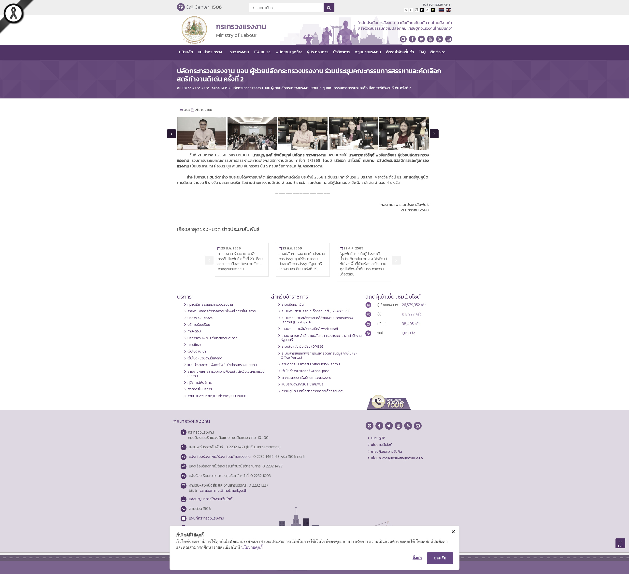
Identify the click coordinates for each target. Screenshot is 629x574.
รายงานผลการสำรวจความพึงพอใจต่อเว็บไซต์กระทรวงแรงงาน (226, 373)
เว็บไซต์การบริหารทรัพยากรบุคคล (305, 371)
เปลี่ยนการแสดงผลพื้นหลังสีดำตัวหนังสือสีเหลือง (433, 10)
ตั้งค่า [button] (417, 557)
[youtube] (430, 39)
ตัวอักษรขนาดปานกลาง (411, 10)
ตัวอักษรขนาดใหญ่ (417, 10)
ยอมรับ (440, 557)
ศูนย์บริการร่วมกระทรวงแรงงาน (210, 304)
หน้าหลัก (186, 52)
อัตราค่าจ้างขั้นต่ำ (400, 52)
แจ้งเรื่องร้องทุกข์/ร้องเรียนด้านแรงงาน (220, 456)
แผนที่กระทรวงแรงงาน (206, 518)
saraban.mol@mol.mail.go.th (223, 490)
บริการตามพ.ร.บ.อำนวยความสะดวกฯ (213, 338)
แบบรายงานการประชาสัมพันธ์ (303, 384)
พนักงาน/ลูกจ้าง (289, 52)
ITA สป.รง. (262, 52)
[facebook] (412, 39)
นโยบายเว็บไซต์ (381, 444)
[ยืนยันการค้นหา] (328, 7)
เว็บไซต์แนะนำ (196, 351)
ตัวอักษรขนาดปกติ (406, 10)
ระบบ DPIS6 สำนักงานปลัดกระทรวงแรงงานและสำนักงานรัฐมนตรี (321, 337)
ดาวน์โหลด (194, 344)
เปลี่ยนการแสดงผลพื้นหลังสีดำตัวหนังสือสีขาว (422, 10)
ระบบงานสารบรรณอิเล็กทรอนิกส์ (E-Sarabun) (315, 311)
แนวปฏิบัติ (378, 438)
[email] (448, 39)
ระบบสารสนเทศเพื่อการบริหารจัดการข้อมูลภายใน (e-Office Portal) (319, 355)
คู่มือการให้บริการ (199, 382)
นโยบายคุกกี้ (252, 547)
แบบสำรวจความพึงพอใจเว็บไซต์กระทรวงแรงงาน (222, 365)
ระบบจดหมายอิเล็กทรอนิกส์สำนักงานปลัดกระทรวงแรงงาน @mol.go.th (317, 320)
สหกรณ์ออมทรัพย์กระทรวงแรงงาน (306, 377)
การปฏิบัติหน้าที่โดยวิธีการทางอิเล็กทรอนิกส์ (312, 391)
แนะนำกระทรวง (210, 52)
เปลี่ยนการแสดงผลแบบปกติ (427, 10)
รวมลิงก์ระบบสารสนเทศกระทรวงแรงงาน (311, 364)
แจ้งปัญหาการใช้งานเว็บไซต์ (210, 499)
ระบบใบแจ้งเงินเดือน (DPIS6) (302, 346)
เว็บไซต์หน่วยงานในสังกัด (204, 358)
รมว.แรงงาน (239, 52)
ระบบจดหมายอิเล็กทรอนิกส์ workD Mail (310, 328)
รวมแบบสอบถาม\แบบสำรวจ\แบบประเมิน (216, 396)
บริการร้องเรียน (198, 324)
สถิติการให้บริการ (199, 389)
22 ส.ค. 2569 (351, 248)
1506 (217, 7)
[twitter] (421, 39)
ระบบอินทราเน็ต (293, 304)
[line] (403, 39)
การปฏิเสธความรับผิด (386, 451)
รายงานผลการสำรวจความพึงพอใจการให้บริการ (221, 311)
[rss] (439, 39)
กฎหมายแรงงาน (368, 52)
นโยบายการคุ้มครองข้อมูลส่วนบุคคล (397, 458)
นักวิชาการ (341, 52)
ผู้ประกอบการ (317, 52)
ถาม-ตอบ (194, 331)
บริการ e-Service (200, 318)
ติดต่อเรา (437, 52)
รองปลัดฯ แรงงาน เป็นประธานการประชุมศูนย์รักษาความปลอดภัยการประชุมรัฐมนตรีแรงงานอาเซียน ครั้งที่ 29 (302, 261)
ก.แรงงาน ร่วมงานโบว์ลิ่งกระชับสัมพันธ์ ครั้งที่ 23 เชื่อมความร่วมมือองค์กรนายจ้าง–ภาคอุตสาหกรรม (240, 261)
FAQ (422, 52)
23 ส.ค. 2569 (229, 248)
